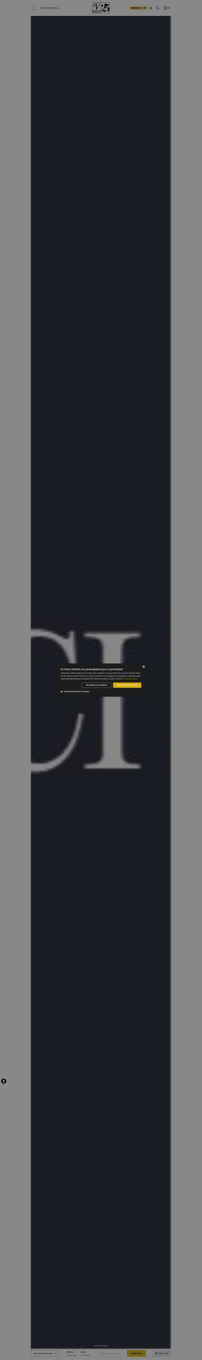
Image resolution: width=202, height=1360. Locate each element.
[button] (75, 691)
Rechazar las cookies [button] (96, 685)
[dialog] (101, 680)
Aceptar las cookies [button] (127, 685)
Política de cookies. (130, 679)
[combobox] (143, 666)
